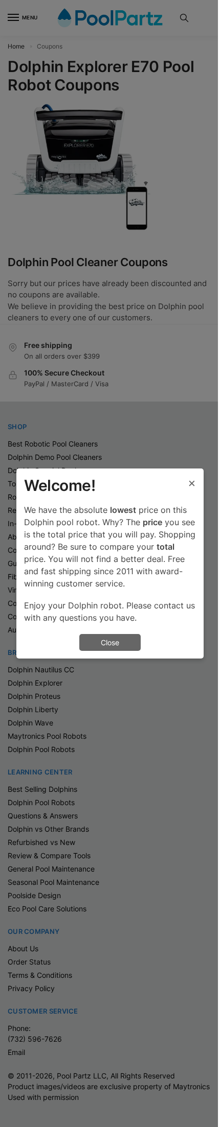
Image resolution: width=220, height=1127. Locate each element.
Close (110, 642)
